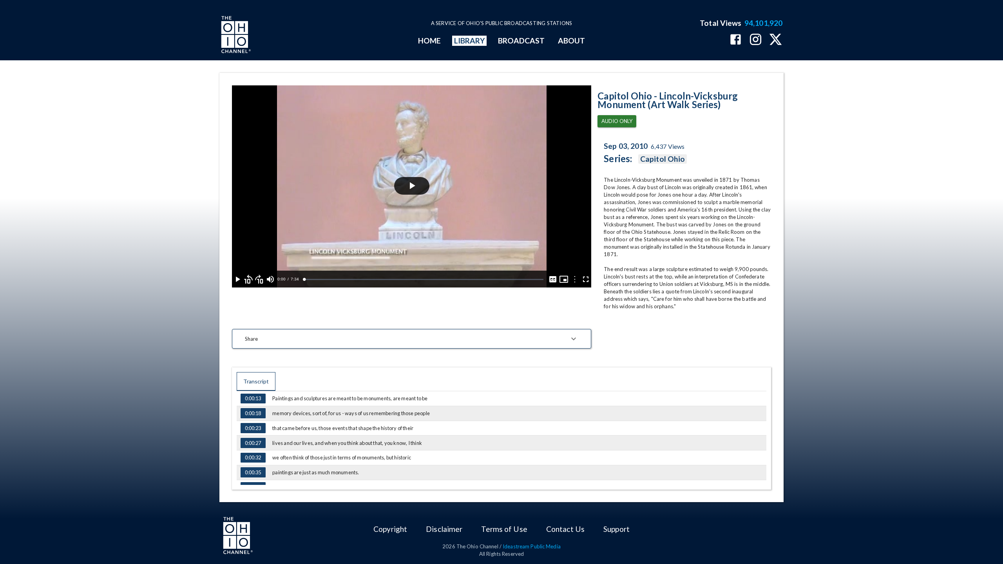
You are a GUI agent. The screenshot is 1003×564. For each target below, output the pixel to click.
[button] (411, 338)
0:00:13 (253, 398)
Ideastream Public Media (532, 546)
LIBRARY (469, 40)
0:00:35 (253, 472)
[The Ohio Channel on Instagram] (755, 40)
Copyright (390, 529)
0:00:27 (253, 443)
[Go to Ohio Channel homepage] (235, 36)
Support (616, 529)
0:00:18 (253, 413)
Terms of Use (504, 529)
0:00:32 (253, 457)
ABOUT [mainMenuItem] (571, 40)
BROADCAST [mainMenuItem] (521, 40)
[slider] (423, 279)
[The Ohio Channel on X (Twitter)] (775, 40)
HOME (429, 40)
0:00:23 (253, 428)
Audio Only (616, 121)
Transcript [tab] (256, 381)
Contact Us (565, 529)
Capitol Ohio (662, 158)
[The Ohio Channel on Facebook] (735, 40)
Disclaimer (444, 529)
